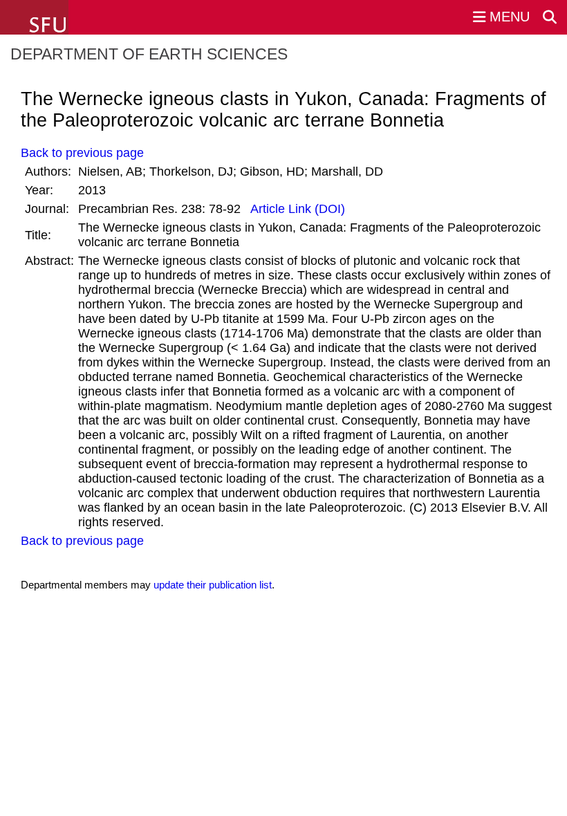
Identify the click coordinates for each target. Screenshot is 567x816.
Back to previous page (82, 153)
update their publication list (213, 585)
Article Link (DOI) (296, 209)
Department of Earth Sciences (149, 54)
